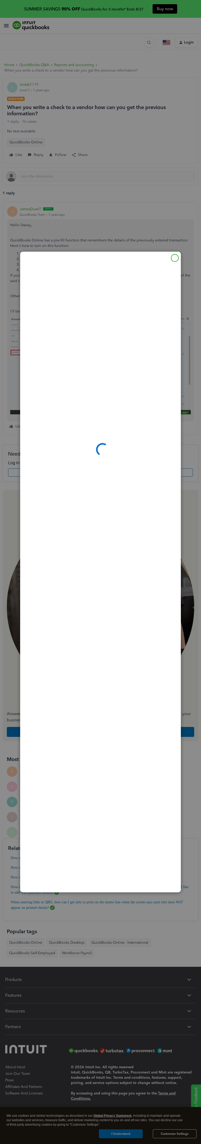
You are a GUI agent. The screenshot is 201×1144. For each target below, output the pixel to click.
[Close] (174, 258)
